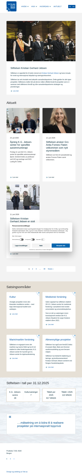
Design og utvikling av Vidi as (17, 472)
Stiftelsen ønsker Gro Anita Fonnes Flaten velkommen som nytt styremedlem (57, 146)
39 (44, 269)
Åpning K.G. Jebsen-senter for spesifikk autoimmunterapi (21, 145)
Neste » (50, 269)
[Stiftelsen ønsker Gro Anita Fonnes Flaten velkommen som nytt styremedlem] (59, 120)
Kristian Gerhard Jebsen (50, 73)
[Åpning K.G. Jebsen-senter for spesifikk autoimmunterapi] (23, 120)
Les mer (16, 91)
